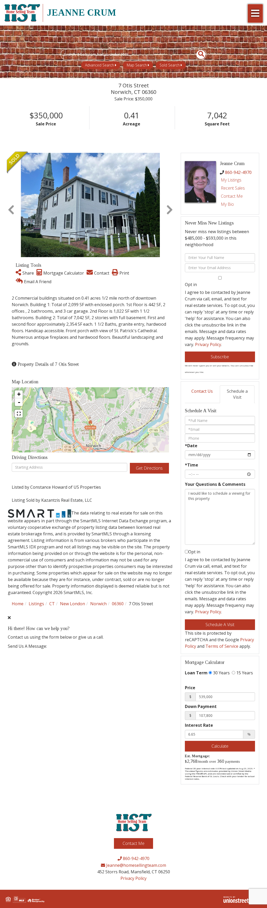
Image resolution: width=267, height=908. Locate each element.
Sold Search (170, 65)
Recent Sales (233, 188)
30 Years (221, 673)
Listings (36, 604)
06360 (118, 604)
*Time (191, 465)
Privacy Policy (208, 344)
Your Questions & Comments (215, 484)
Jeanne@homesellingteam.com (135, 865)
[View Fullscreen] (19, 413)
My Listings (231, 180)
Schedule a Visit (237, 394)
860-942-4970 (238, 172)
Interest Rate (199, 725)
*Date (191, 446)
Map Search (137, 65)
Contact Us (202, 391)
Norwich (98, 604)
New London (72, 604)
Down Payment (201, 706)
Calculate (219, 746)
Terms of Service (221, 646)
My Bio (227, 204)
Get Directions (149, 468)
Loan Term (196, 673)
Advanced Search (99, 65)
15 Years (244, 673)
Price (190, 688)
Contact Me (232, 196)
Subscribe (220, 357)
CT (52, 604)
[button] (198, 54)
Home (17, 604)
